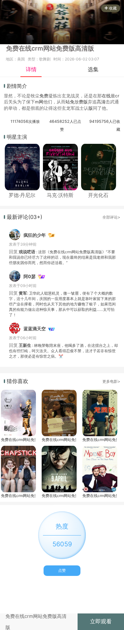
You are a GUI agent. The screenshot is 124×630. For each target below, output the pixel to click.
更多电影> (111, 381)
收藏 (113, 8)
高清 (101, 101)
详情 (31, 69)
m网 (39, 101)
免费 (43, 95)
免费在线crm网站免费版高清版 (18, 439)
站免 (69, 101)
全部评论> (111, 217)
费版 (83, 101)
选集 (93, 69)
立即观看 (101, 621)
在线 (106, 95)
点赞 (62, 570)
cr (117, 95)
